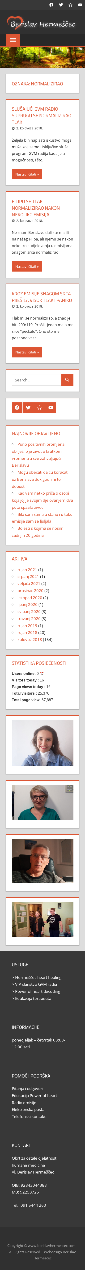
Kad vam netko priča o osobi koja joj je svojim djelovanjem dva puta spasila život (42, 500)
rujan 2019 (27, 625)
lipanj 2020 (27, 604)
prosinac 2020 (30, 590)
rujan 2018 (27, 632)
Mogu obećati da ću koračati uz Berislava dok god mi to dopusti (40, 479)
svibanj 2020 (29, 611)
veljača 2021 (28, 583)
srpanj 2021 (28, 576)
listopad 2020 (29, 597)
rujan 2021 (27, 569)
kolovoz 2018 (29, 639)
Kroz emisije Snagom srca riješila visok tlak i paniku (42, 297)
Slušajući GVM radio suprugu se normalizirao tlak (41, 115)
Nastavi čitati (25, 174)
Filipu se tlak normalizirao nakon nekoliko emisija (36, 208)
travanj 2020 (29, 618)
